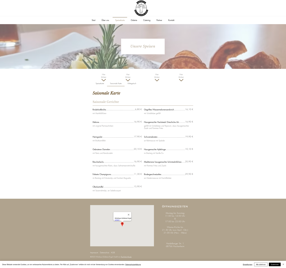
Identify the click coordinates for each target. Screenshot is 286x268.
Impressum (94, 252)
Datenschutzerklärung (133, 264)
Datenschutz (104, 252)
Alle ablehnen (261, 264)
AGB (113, 252)
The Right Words (126, 257)
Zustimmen (275, 264)
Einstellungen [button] (247, 264)
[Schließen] (283, 264)
